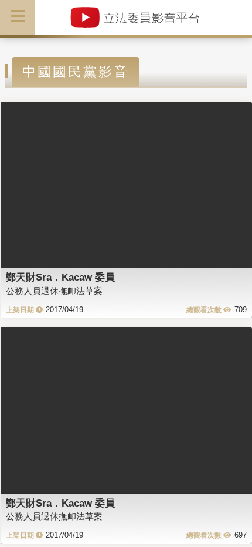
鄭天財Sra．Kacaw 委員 (60, 277)
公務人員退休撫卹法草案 (54, 291)
